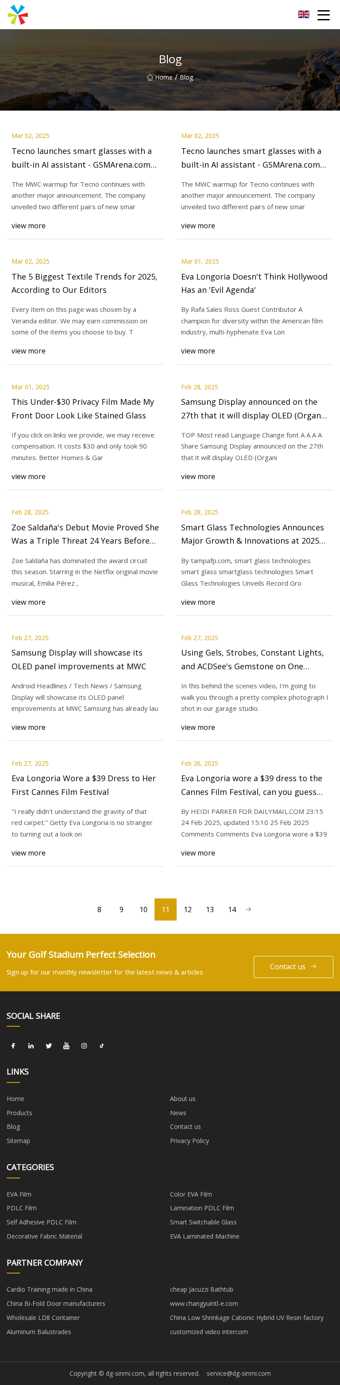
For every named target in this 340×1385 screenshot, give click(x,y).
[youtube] (66, 1045)
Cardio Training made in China (50, 1289)
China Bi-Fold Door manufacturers (56, 1303)
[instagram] (84, 1045)
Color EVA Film (191, 1194)
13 (210, 909)
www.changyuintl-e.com (204, 1303)
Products (19, 1113)
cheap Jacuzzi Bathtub (201, 1289)
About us (183, 1098)
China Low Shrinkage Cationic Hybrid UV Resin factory (247, 1317)
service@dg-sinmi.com (239, 1373)
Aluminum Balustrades (39, 1331)
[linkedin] (31, 1045)
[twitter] (48, 1045)
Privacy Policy (189, 1140)
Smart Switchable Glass (203, 1222)
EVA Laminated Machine (205, 1236)
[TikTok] (101, 1045)
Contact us (287, 966)
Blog (13, 1126)
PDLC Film (22, 1208)
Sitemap (18, 1140)
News (178, 1113)
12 (188, 909)
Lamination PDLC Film (202, 1208)
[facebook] (13, 1045)
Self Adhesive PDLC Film (42, 1222)
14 (232, 909)
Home (164, 77)
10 (143, 909)
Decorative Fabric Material (44, 1236)
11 (166, 909)
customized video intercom (209, 1331)
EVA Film (19, 1194)
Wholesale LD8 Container (43, 1317)
